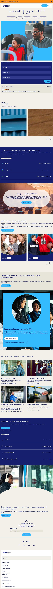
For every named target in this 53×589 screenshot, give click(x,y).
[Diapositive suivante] (50, 138)
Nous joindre (4, 574)
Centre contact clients (6, 568)
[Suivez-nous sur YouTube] (34, 545)
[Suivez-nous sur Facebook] (19, 545)
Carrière (3, 571)
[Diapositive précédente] (47, 138)
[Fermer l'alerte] (51, 1)
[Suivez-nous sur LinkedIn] (24, 545)
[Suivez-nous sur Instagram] (29, 545)
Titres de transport (5, 563)
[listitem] (26, 163)
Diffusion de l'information (7, 579)
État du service (5, 565)
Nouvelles (4, 576)
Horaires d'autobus (5, 562)
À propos (3, 569)
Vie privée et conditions (6, 580)
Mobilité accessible (5, 566)
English (6, 558)
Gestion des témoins (5, 583)
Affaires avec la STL (6, 572)
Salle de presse (5, 577)
